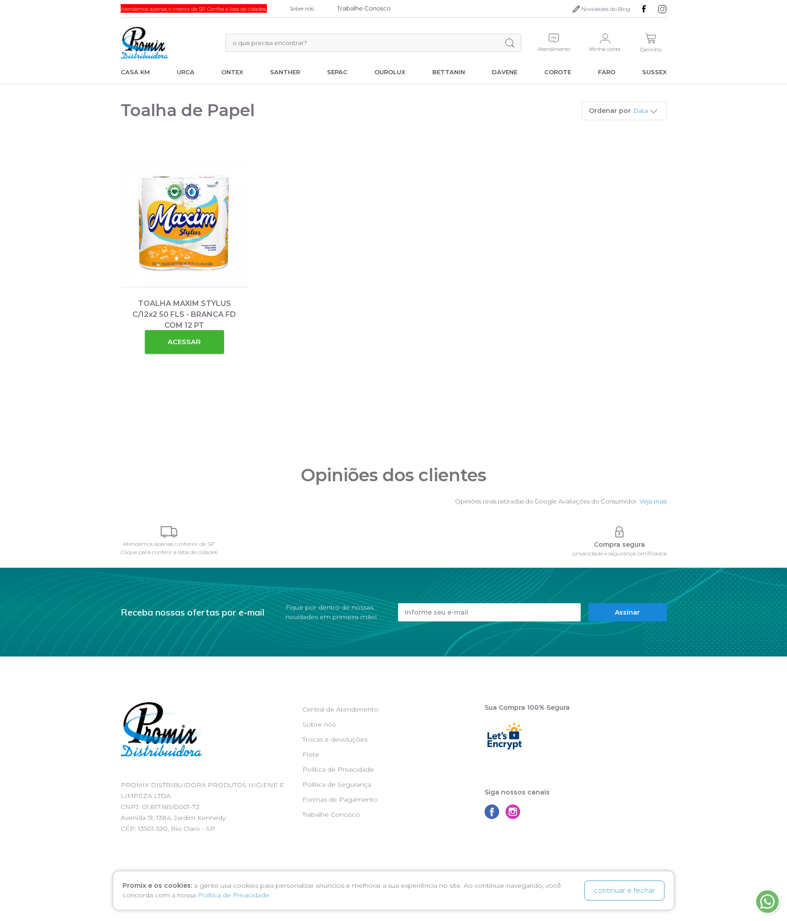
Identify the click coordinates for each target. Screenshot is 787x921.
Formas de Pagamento (340, 799)
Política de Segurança (336, 784)
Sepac (337, 72)
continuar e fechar (624, 890)
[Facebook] (644, 9)
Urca (185, 72)
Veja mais (653, 501)
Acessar (184, 341)
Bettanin (448, 72)
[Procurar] (509, 42)
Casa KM (135, 72)
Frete (310, 754)
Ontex (232, 72)
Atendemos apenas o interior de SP (169, 543)
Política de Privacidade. (234, 895)
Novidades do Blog (606, 8)
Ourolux (389, 72)
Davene (504, 72)
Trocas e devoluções (335, 739)
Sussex (654, 72)
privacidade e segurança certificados (619, 553)
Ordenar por (610, 111)
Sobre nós (319, 724)
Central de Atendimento (340, 709)
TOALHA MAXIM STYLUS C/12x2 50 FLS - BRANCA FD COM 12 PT (184, 314)
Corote (557, 72)
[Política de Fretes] (169, 532)
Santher (285, 72)
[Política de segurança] (619, 532)
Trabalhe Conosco (331, 814)
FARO (606, 72)
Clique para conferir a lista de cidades (169, 552)
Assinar (627, 612)
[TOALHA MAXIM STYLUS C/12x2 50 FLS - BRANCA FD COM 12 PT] (184, 223)
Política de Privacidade (338, 769)
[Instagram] (662, 9)
